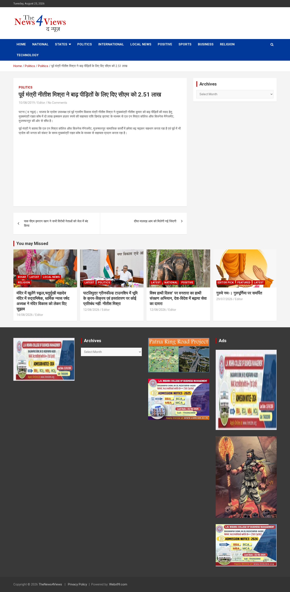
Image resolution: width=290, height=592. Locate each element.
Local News (140, 44)
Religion (227, 44)
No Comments (57, 102)
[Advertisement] (100, 168)
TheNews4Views (50, 584)
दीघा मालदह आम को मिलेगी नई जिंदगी (155, 221)
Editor (41, 102)
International (111, 44)
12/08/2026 (91, 309)
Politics (84, 44)
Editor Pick (226, 282)
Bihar (22, 277)
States (61, 44)
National (40, 44)
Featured (243, 282)
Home (21, 44)
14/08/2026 (25, 314)
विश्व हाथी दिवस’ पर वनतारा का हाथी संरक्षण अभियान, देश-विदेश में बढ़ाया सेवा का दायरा (178, 298)
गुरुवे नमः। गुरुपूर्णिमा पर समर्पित (239, 293)
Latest (34, 277)
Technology (28, 55)
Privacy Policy (77, 584)
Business (206, 44)
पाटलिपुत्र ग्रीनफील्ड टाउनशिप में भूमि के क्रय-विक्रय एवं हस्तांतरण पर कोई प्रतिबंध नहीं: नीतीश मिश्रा (110, 298)
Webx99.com (118, 584)
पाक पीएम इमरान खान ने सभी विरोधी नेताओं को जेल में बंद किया (56, 223)
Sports (185, 44)
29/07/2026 (224, 299)
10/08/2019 (27, 102)
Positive (165, 44)
